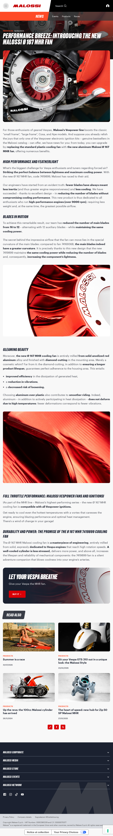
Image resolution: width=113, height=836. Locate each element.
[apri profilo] (107, 6)
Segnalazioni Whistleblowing (47, 817)
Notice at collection (38, 832)
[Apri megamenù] (6, 6)
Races (77, 16)
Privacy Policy (8, 817)
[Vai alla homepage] (27, 6)
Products (66, 16)
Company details (24, 817)
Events (55, 16)
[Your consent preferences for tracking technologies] (108, 831)
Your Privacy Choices (66, 832)
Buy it (16, 594)
